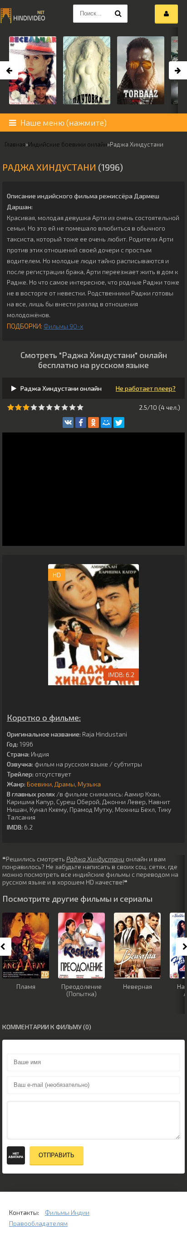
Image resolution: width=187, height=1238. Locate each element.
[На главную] (22, 13)
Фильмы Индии (67, 1212)
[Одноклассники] (93, 422)
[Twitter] (118, 422)
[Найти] (118, 14)
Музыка (89, 784)
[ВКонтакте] (68, 422)
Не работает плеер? (146, 388)
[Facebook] (80, 422)
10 (80, 407)
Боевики (39, 784)
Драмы (64, 784)
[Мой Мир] (106, 422)
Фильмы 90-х (63, 326)
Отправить (56, 1155)
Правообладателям (38, 1223)
